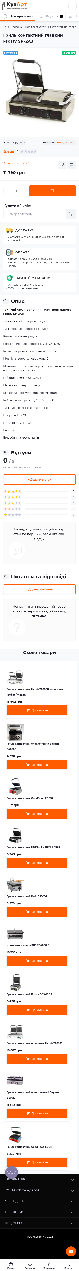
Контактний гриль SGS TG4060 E (28, 945)
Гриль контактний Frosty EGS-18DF (29, 994)
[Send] (71, 214)
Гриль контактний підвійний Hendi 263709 (35, 1043)
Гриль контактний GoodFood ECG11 (29, 1146)
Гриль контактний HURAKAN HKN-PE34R (33, 847)
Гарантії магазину (32, 278)
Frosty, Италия (66, 142)
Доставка (24, 230)
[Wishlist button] (62, 165)
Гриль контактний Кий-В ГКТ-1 (27, 896)
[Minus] (8, 191)
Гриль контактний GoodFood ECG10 (30, 798)
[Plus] (25, 191)
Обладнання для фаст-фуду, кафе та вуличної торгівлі (45, 26)
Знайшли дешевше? (16, 163)
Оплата (22, 252)
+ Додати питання (39, 589)
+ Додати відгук (39, 479)
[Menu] (72, 6)
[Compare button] (71, 165)
